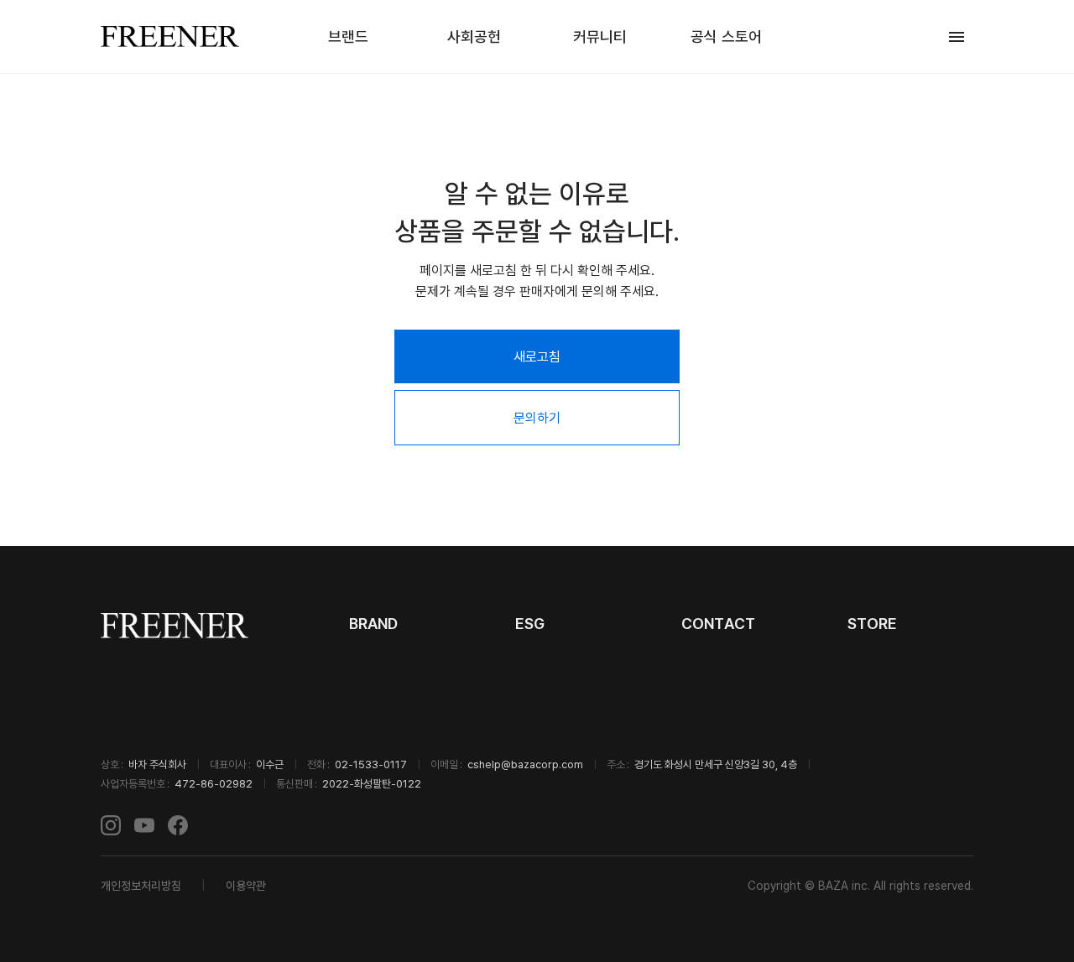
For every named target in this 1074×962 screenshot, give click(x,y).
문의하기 (537, 417)
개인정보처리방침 (141, 885)
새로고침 (537, 356)
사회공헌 (474, 36)
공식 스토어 (726, 36)
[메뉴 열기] (956, 37)
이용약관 (246, 885)
